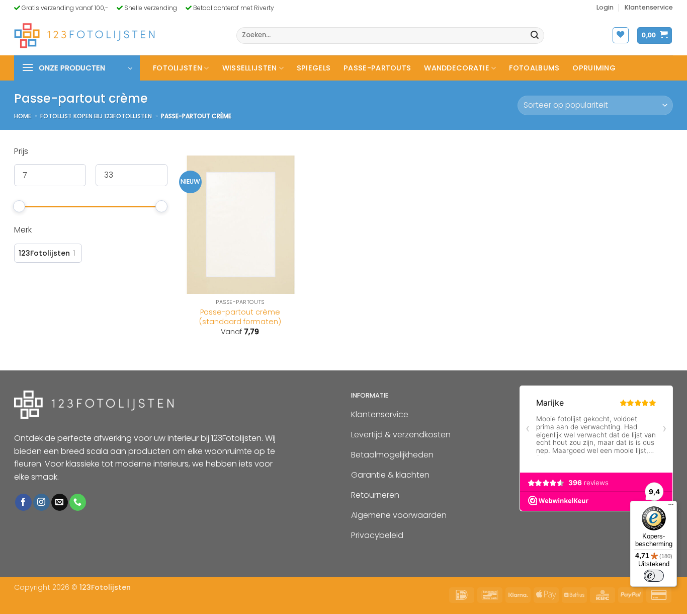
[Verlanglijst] (621, 35)
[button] (605, 7)
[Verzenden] (535, 35)
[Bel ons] (77, 502)
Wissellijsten (249, 68)
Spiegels (313, 68)
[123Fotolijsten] (84, 35)
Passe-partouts (377, 68)
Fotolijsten (177, 68)
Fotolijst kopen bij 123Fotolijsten (96, 116)
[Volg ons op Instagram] (41, 502)
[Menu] (671, 507)
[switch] (654, 576)
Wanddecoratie (456, 68)
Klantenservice (649, 7)
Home (22, 116)
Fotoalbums (534, 68)
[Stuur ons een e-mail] (59, 502)
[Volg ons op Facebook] (23, 502)
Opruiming (594, 68)
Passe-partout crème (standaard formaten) (240, 317)
